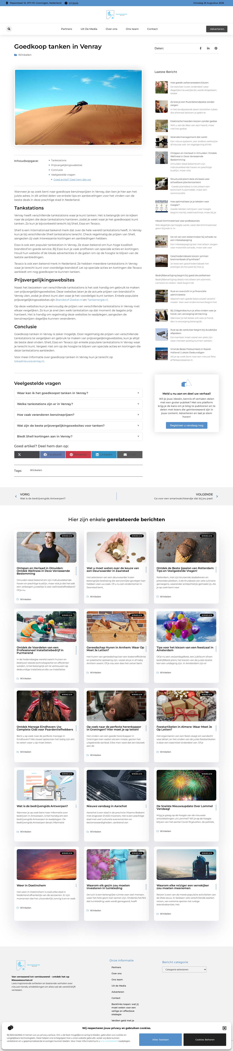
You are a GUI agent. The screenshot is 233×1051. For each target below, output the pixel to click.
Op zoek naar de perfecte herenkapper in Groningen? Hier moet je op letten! (114, 728)
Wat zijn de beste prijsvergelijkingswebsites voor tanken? (78, 425)
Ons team (132, 29)
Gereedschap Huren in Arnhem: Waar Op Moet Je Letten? (115, 649)
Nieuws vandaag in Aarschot (107, 806)
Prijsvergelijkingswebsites (66, 165)
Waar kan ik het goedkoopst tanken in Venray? (78, 393)
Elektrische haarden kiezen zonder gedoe (193, 121)
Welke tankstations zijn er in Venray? (78, 404)
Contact (152, 29)
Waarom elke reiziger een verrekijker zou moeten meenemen (183, 887)
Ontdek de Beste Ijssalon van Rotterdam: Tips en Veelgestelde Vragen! (185, 569)
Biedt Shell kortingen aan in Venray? (78, 436)
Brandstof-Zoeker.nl (69, 299)
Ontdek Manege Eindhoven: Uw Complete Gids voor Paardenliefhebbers (45, 728)
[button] (224, 1028)
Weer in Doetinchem (31, 885)
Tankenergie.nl (98, 299)
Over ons (111, 29)
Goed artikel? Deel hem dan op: (72, 179)
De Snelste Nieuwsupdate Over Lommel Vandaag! (185, 807)
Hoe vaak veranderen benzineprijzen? (78, 414)
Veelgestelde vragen (63, 174)
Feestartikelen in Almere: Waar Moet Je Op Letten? (184, 728)
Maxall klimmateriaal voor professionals (177, 220)
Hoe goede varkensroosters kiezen (189, 82)
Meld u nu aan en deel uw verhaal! (187, 393)
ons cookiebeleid (109, 1041)
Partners (66, 29)
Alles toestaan (160, 1039)
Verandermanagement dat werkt (188, 137)
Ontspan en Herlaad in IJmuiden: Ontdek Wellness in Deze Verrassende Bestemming (193, 156)
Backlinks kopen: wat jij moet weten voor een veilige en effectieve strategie (125, 1009)
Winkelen (25, 54)
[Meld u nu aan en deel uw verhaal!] (186, 383)
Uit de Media (119, 985)
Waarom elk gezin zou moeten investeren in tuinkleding (108, 887)
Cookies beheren (205, 1039)
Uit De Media (89, 29)
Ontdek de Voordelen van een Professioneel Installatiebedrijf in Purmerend (40, 650)
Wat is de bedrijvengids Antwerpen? (42, 806)
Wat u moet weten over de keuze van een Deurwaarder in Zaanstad (113, 569)
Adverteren (118, 991)
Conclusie (57, 169)
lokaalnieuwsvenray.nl (29, 361)
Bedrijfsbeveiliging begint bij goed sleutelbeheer (182, 275)
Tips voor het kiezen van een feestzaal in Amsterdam (185, 649)
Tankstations (58, 160)
